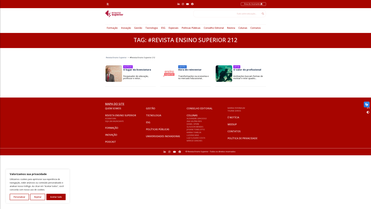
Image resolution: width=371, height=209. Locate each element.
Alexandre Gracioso (197, 118)
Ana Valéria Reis (194, 121)
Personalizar (19, 197)
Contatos (255, 27)
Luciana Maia (193, 135)
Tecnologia (151, 27)
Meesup (232, 124)
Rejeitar (37, 197)
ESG (163, 27)
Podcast (110, 141)
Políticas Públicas (191, 27)
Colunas (242, 27)
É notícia (233, 117)
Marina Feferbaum (236, 108)
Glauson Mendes (195, 126)
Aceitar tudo (56, 197)
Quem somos (113, 108)
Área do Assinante (252, 4)
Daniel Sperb (193, 124)
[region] (38, 186)
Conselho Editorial (214, 27)
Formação (112, 27)
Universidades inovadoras (163, 136)
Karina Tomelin (194, 132)
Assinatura (110, 118)
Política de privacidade (242, 138)
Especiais (173, 27)
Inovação (126, 27)
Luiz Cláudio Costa (196, 138)
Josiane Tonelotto (196, 129)
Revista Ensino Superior (120, 115)
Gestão (138, 27)
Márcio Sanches (194, 140)
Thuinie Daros (234, 110)
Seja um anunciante (114, 121)
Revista (231, 27)
